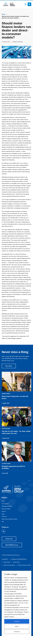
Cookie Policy (16, 562)
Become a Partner (6, 508)
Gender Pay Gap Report (9, 565)
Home (3, 14)
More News (8, 366)
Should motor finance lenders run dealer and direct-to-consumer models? (15, 17)
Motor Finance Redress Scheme (9, 519)
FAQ (3, 521)
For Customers (5, 503)
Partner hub (8, 538)
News (3, 514)
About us (4, 511)
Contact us (4, 516)
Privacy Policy (6, 562)
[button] (29, 4)
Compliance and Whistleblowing (18, 559)
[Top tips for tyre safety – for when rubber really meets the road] (16, 417)
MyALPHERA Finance (11, 545)
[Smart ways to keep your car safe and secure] (16, 382)
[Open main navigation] (25, 4)
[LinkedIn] (3, 531)
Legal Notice (5, 559)
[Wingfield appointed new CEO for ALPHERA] (16, 452)
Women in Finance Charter (24, 565)
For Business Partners (7, 506)
